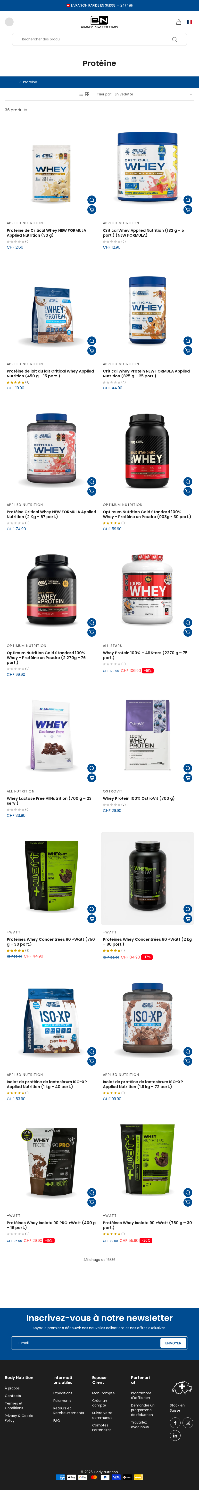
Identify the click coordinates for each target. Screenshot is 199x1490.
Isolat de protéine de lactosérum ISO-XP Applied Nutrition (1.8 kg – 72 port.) (143, 1084)
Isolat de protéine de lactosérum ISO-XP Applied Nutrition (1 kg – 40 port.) (47, 1084)
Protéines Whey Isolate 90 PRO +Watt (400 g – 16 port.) (51, 1225)
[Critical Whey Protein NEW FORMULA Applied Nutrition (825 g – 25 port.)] (147, 310)
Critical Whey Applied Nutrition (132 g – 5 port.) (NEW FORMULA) (143, 233)
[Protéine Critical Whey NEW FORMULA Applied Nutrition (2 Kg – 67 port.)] (51, 451)
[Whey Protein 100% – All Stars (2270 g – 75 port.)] (147, 592)
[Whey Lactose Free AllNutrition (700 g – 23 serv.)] (51, 737)
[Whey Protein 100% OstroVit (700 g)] (147, 737)
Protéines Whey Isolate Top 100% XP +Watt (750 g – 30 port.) (49, 1368)
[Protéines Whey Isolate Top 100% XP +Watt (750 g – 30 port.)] (51, 1304)
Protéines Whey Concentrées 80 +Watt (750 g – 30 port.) (51, 942)
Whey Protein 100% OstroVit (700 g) (139, 798)
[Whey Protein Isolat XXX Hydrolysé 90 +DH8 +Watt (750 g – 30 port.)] (147, 1304)
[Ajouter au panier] (91, 209)
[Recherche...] (174, 39)
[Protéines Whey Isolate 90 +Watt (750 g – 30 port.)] (147, 1162)
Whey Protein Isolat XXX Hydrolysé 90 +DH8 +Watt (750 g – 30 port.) (146, 1368)
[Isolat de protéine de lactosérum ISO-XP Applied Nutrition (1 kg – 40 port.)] (51, 1021)
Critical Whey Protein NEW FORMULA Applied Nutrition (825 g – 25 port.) (146, 373)
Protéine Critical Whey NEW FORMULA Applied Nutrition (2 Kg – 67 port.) (51, 514)
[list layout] (81, 94)
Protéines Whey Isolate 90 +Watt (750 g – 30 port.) (147, 1225)
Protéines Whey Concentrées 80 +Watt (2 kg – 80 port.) (147, 942)
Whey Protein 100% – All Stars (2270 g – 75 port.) (145, 655)
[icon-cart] (178, 22)
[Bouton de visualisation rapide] (91, 200)
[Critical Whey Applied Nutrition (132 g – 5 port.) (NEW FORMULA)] (147, 169)
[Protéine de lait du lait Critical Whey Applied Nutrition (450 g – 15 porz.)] (51, 310)
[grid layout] (87, 94)
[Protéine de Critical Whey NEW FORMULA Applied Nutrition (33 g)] (51, 169)
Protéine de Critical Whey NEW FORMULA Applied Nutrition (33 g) (46, 233)
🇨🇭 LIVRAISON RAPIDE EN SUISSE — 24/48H (99, 5)
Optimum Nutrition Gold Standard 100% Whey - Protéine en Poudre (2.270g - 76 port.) (46, 657)
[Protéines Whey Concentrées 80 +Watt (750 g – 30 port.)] (51, 878)
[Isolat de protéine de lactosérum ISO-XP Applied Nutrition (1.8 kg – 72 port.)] (147, 1021)
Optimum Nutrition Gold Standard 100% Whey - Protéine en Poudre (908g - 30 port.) (147, 514)
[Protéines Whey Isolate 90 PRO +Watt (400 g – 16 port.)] (51, 1162)
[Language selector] (189, 22)
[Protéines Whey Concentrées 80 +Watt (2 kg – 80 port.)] (147, 878)
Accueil (11, 82)
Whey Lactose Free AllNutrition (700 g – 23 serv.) (49, 801)
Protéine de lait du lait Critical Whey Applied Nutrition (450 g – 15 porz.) (50, 373)
